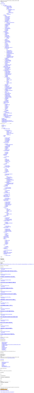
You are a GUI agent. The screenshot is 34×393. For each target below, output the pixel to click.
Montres (6, 108)
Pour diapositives (7, 62)
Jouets (5, 15)
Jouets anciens (7, 160)
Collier (8, 213)
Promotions (3, 346)
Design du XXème (8, 6)
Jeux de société (7, 17)
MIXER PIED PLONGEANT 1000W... (8, 293)
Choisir (2, 263)
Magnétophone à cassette (10, 56)
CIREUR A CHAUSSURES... (6, 328)
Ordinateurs (6, 98)
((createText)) (6, 382)
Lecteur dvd (8, 54)
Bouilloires (6, 25)
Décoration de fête (6, 199)
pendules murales (7, 104)
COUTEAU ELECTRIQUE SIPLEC (8, 282)
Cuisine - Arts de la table (7, 195)
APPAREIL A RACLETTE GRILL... (8, 299)
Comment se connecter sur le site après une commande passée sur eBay (11, 344)
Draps (9, 11)
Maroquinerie (6, 116)
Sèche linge (6, 152)
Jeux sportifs (7, 20)
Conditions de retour (4, 345)
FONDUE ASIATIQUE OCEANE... (7, 276)
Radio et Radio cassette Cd (8, 47)
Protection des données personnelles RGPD (7, 121)
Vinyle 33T (6, 44)
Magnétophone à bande (10, 57)
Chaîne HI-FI (7, 184)
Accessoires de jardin (8, 93)
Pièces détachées (7, 27)
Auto (5, 109)
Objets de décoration (7, 67)
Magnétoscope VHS (9, 52)
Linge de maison (6, 66)
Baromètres (6, 107)
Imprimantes (7, 100)
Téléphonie (5, 111)
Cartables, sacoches (7, 117)
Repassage (6, 21)
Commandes (3, 363)
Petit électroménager (6, 142)
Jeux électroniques (7, 139)
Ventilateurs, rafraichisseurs (8, 90)
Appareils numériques (8, 188)
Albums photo (7, 156)
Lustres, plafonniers (7, 71)
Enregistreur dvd (9, 181)
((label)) (1, 381)
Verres (8, 13)
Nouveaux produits (4, 347)
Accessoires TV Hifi (9, 177)
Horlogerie (5, 238)
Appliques (6, 206)
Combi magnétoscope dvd (10, 53)
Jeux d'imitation (7, 19)
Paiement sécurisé (4, 343)
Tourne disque (7, 174)
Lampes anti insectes (8, 74)
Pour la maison (7, 68)
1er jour (8, 38)
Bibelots (5, 135)
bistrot (6, 34)
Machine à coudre (7, 65)
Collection (6, 33)
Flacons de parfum (7, 36)
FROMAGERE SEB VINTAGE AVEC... (8, 271)
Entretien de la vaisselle (8, 231)
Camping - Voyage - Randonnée (8, 115)
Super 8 (6, 63)
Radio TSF (6, 39)
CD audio (6, 43)
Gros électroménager (7, 28)
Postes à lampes (7, 40)
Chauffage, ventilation (7, 88)
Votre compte (2, 359)
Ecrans (6, 99)
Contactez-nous (4, 348)
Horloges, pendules (9, 7)
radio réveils (6, 106)
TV (7, 49)
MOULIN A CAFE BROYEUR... (7, 311)
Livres (4, 103)
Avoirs (3, 364)
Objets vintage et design (7, 128)
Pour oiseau (6, 84)
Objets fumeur (7, 35)
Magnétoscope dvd (7, 178)
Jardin (4, 224)
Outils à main (7, 86)
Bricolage (5, 216)
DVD (6, 42)
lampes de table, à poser (8, 73)
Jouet (7, 80)
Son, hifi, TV (6, 46)
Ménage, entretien (6, 227)
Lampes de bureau (7, 203)
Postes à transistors (7, 41)
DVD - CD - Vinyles (6, 167)
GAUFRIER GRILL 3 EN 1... (6, 305)
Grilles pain (6, 26)
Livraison (3, 118)
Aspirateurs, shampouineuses (9, 22)
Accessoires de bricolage (8, 87)
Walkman (6, 58)
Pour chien (7, 77)
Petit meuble (5, 31)
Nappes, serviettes (11, 12)
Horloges (6, 242)
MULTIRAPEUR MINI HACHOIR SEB (9, 316)
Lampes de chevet (7, 72)
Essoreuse (6, 30)
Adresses (3, 365)
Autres (6, 163)
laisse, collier (8, 78)
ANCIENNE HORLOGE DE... (6, 288)
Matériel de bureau (6, 101)
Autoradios (6, 246)
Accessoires (8, 23)
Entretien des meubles (8, 96)
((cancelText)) (2, 382)
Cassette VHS (7, 171)
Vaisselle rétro (9, 14)
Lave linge (6, 29)
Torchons (10, 10)
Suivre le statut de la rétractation (4, 390)
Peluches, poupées (7, 16)
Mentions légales (4, 119)
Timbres (7, 37)
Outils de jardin (7, 92)
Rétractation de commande (3, 389)
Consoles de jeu (6, 112)
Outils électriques (7, 85)
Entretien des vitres (7, 95)
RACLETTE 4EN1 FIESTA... (6, 322)
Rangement (6, 32)
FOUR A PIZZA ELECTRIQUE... (7, 334)
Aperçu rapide (2, 269)
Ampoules (6, 75)
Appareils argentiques (8, 60)
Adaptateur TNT (9, 50)
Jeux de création (7, 18)
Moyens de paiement (4, 342)
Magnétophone (8, 55)
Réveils (8, 8)
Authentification (4, 349)
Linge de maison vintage (11, 9)
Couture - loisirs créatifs (7, 64)
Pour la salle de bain (8, 69)
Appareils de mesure (6, 102)
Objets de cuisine (9, 132)
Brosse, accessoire (9, 79)
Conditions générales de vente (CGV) (7, 120)
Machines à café (7, 24)
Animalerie (6, 76)
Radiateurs (6, 89)
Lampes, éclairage (7, 70)
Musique (5, 113)
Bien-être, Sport (6, 114)
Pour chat (7, 81)
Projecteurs (6, 61)
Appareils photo (6, 59)
